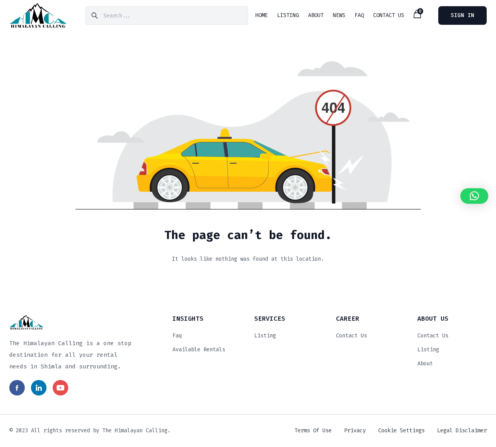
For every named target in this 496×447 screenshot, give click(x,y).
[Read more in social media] (17, 387)
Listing (265, 335)
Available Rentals (198, 349)
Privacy (355, 430)
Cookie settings (401, 430)
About (425, 363)
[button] (474, 196)
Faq (177, 335)
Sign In (462, 15)
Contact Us (351, 335)
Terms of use (313, 430)
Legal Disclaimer (462, 430)
